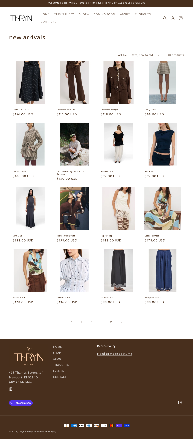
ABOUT (58, 359)
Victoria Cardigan (110, 110)
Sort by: (122, 55)
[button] (165, 18)
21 (111, 322)
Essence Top (19, 298)
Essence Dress (152, 236)
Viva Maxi (17, 236)
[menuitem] (45, 14)
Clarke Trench (20, 171)
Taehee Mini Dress (66, 236)
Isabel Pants (107, 298)
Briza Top (149, 171)
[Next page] (121, 322)
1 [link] (72, 322)
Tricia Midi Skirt (20, 110)
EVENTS (58, 371)
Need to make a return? (114, 354)
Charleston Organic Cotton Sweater (70, 172)
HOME (57, 347)
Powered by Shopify (45, 431)
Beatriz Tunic (107, 171)
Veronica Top (63, 298)
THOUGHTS (61, 365)
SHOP (57, 353)
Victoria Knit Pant (66, 110)
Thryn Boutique (26, 431)
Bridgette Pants (153, 298)
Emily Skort (151, 110)
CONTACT (60, 377)
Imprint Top (107, 236)
